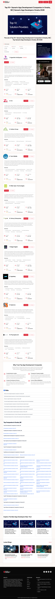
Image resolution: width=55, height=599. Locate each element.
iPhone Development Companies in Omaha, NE (27, 493)
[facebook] (44, 571)
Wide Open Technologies (17, 186)
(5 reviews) (9, 270)
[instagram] (50, 571)
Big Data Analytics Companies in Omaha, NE (10, 433)
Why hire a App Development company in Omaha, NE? (12, 398)
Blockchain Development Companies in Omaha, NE (11, 438)
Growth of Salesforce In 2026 (42, 589)
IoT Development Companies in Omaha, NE (10, 449)
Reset (17, 51)
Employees (14, 46)
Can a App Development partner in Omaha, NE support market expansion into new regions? (18, 414)
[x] (46, 571)
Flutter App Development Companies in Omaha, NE (43, 462)
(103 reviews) (10, 94)
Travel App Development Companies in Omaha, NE (43, 476)
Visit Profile (6, 62)
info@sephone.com (20, 328)
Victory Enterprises (15, 218)
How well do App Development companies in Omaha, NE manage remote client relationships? (18, 401)
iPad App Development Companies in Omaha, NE (11, 465)
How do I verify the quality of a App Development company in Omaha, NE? (15, 411)
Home (28, 579)
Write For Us (29, 588)
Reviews (21, 46)
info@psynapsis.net (20, 358)
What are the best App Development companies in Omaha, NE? (14, 393)
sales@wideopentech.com (20, 212)
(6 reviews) (9, 212)
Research (28, 584)
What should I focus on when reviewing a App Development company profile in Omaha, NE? (18, 409)
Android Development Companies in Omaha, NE (11, 493)
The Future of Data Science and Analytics (44, 582)
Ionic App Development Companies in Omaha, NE (43, 488)
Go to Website (12, 62)
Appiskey (13, 276)
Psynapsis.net (15, 335)
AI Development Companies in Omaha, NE (10, 428)
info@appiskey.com (20, 298)
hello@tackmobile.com (20, 179)
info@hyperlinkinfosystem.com (20, 94)
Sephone (12, 305)
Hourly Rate (6, 46)
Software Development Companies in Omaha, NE (11, 510)
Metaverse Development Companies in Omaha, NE (11, 454)
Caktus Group (14, 129)
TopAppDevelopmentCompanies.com (25, 597)
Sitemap (28, 586)
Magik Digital (14, 247)
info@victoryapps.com (20, 240)
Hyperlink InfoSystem (16, 57)
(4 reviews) (9, 179)
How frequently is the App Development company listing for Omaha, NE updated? (17, 406)
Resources (28, 582)
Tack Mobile (13, 156)
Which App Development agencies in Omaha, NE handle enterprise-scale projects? (17, 396)
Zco (11, 100)
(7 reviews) (9, 240)
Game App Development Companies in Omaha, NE (11, 479)
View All (50, 516)
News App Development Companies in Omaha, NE (11, 482)
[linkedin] (48, 571)
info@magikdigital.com (20, 270)
